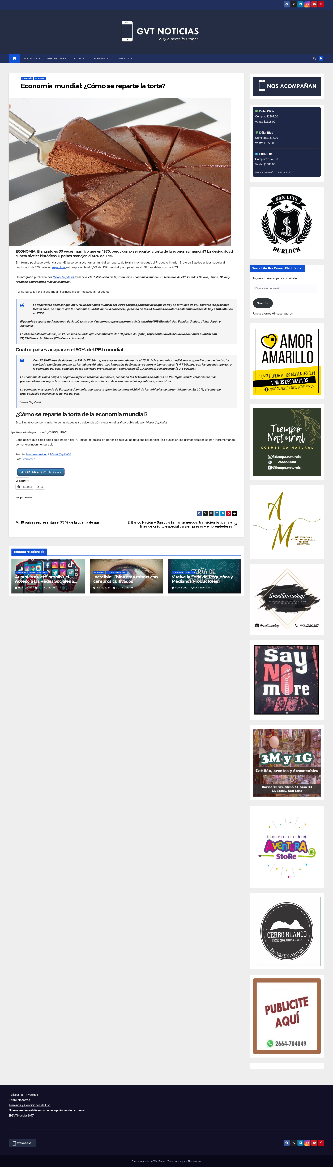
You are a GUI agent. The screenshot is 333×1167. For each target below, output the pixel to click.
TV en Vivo (100, 58)
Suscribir (263, 303)
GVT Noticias (47, 587)
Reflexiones (56, 58)
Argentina (59, 267)
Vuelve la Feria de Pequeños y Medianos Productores (202, 579)
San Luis (190, 572)
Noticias (31, 58)
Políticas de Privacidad (23, 1094)
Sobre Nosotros (19, 1100)
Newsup (179, 1161)
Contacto (124, 58)
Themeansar (195, 1161)
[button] (314, 58)
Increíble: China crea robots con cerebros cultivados (125, 579)
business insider (36, 454)
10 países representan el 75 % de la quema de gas (60, 522)
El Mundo (40, 78)
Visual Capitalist (60, 454)
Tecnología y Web (38, 572)
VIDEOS (79, 58)
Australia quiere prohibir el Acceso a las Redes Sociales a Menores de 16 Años (44, 581)
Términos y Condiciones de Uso (29, 1105)
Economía (27, 78)
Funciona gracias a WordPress (149, 1161)
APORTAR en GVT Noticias (41, 472)
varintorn (29, 459)
